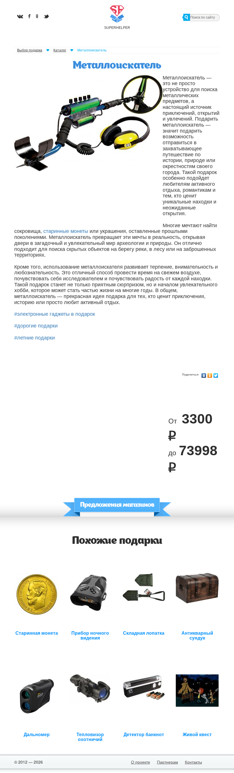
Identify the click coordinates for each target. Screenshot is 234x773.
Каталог (59, 50)
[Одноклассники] (210, 374)
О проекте (140, 762)
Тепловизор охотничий (90, 736)
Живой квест (197, 734)
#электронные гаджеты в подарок (54, 314)
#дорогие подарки (36, 326)
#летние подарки (34, 338)
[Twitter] (216, 374)
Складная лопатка (143, 633)
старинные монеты (65, 231)
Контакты (193, 762)
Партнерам (167, 762)
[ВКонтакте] (204, 374)
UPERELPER (117, 28)
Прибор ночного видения (90, 635)
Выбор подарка (29, 50)
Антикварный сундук (197, 635)
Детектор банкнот (144, 734)
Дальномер (37, 734)
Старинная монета (36, 633)
